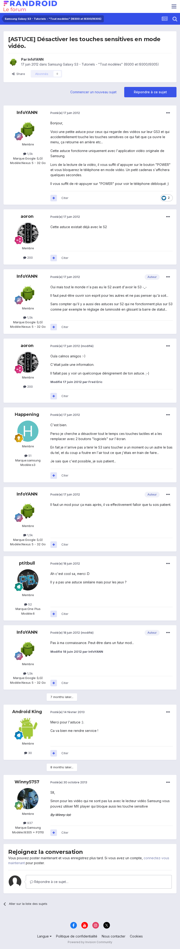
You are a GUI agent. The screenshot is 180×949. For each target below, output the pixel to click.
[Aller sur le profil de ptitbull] (27, 579)
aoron (27, 216)
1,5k (29, 154)
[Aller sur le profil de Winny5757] (27, 798)
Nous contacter (113, 936)
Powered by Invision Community (90, 942)
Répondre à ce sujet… (50, 882)
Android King (27, 711)
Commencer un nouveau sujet (93, 92)
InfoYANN (36, 59)
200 (29, 257)
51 (29, 455)
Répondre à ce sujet (150, 92)
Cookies (136, 936)
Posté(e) (65, 113)
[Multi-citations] (53, 198)
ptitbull (27, 563)
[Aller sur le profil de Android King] (27, 728)
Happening (27, 414)
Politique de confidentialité (76, 936)
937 (29, 823)
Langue (43, 936)
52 (29, 604)
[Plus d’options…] (168, 113)
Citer (64, 198)
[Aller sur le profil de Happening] (27, 431)
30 (29, 753)
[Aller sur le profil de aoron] (27, 233)
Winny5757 (27, 782)
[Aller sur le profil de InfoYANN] (13, 62)
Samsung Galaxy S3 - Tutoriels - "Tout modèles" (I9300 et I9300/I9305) (103, 64)
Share (20, 74)
